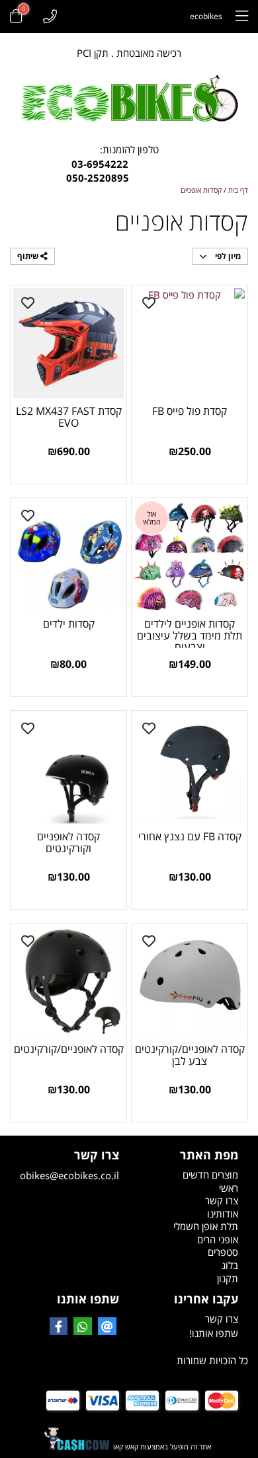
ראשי (228, 1187)
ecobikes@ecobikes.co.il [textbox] (69, 1165)
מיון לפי (227, 256)
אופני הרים (217, 1239)
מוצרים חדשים (210, 1174)
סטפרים (223, 1251)
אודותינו (222, 1213)
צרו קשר (221, 1200)
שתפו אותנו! (213, 1333)
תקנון (227, 1278)
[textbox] (188, 1279)
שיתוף (28, 256)
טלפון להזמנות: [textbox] (129, 163)
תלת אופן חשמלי (205, 1226)
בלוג (230, 1265)
